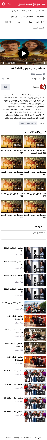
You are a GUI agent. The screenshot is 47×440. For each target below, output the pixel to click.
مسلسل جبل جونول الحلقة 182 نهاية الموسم (35, 152)
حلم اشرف (14, 10)
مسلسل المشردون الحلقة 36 (13, 304)
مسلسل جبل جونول (28, 123)
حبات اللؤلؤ (8, 22)
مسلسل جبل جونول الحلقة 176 (35, 216)
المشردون (40, 16)
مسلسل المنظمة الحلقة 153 (14, 263)
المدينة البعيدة (38, 28)
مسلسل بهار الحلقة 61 (14, 370)
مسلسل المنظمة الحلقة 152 (14, 277)
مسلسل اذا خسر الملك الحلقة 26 (14, 345)
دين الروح (14, 16)
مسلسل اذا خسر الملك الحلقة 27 (14, 331)
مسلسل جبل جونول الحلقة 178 (35, 195)
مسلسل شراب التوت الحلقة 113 (15, 318)
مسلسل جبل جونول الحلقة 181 (12, 152)
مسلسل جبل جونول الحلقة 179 (12, 173)
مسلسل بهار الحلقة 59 (14, 398)
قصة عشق (40, 10)
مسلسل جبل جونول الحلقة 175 (12, 216)
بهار (30, 22)
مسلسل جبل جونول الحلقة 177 (12, 195)
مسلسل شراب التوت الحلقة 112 (15, 358)
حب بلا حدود (20, 22)
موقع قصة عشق (29, 4)
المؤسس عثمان (27, 16)
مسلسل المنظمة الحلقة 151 (14, 290)
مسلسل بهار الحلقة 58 (14, 411)
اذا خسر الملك (27, 10)
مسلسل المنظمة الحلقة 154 (14, 249)
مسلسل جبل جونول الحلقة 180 (35, 173)
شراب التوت (40, 22)
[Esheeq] (43, 89)
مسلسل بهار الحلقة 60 (14, 384)
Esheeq (36, 87)
